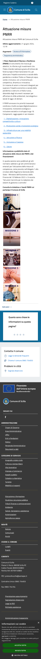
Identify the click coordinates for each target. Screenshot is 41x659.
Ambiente (9, 507)
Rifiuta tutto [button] (20, 651)
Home (5, 19)
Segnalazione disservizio (14, 600)
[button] (20, 655)
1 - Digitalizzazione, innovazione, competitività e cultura (16, 120)
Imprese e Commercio (13, 471)
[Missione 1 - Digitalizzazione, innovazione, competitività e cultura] (12, 201)
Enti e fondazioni (11, 438)
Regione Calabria (9, 2)
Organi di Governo (12, 427)
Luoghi (7, 546)
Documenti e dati (11, 449)
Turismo (8, 482)
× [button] (38, 623)
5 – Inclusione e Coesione (13, 142)
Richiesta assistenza (13, 607)
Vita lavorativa (11, 467)
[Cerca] (36, 10)
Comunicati (9, 532)
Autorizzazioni (10, 514)
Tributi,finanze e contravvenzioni (18, 503)
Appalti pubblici (11, 474)
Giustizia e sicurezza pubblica (16, 500)
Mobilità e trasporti (12, 485)
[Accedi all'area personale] (32, 3)
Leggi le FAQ (10, 603)
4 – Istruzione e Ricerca (13, 137)
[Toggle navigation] (4, 9)
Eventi (7, 550)
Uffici (7, 434)
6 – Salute (8, 146)
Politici (7, 442)
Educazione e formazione (14, 496)
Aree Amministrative (13, 431)
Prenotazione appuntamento (16, 596)
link (9, 641)
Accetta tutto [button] (20, 645)
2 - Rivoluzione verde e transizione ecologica (21, 125)
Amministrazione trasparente (16, 618)
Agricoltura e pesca (12, 518)
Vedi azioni (6, 307)
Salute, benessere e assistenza (17, 510)
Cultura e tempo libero (14, 463)
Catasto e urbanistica (13, 478)
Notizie (8, 529)
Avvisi (7, 536)
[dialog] (20, 639)
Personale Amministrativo (15, 445)
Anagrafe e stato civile (14, 460)
